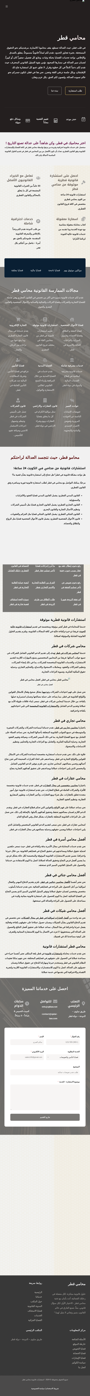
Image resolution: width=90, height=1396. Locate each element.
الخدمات (38, 1315)
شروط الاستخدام (52, 1388)
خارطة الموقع (79, 1344)
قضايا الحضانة (79, 1353)
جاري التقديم (45, 1117)
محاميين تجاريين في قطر (66, 727)
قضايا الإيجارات (79, 1358)
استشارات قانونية (53, 953)
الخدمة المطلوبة (74, 1052)
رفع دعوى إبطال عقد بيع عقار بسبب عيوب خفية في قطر (70, 570)
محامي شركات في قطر (67, 653)
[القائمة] (7, 6)
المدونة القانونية (35, 1306)
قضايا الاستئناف (35, 1311)
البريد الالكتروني (37, 1052)
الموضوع (76, 1067)
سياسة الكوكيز (79, 1362)
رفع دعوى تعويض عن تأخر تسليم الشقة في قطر (71, 587)
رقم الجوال (75, 1036)
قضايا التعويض (79, 1348)
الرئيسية (38, 1292)
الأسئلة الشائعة (79, 1339)
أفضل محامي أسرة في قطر (65, 839)
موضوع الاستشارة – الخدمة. (69, 1082)
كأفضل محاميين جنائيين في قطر (55, 882)
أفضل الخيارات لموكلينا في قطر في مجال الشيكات (45, 918)
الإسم (41, 1036)
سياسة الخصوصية (38, 1388)
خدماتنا (39, 1297)
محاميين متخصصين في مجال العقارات (60, 785)
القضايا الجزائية (35, 1320)
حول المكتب (36, 1301)
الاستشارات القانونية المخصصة (44, 706)
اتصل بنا (82, 1367)
